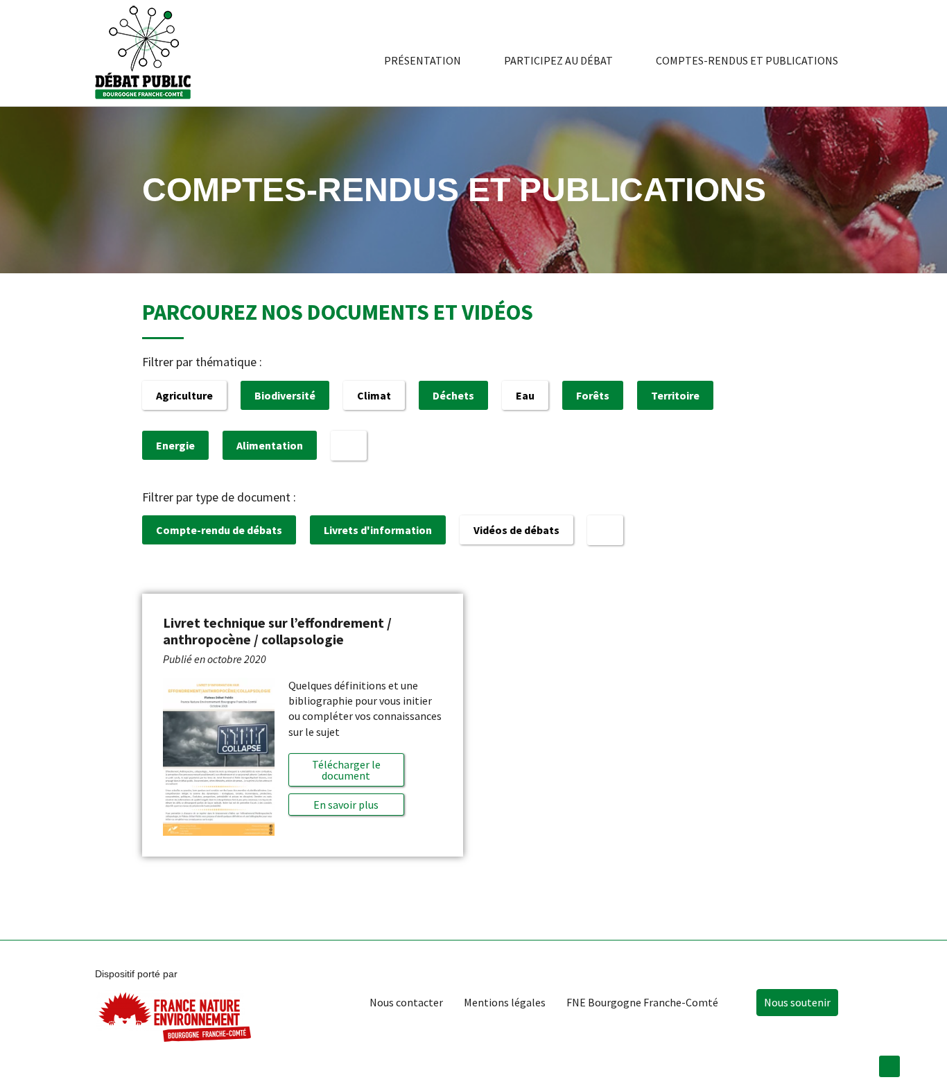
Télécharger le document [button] (346, 769)
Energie (175, 445)
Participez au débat (558, 60)
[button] (345, 804)
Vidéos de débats (516, 530)
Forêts (592, 395)
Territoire (675, 395)
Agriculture (184, 395)
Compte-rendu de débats (219, 530)
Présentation (422, 60)
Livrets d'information (378, 530)
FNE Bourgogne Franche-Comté (642, 1002)
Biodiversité (284, 395)
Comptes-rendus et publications (747, 60)
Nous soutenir (797, 1002)
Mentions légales (505, 1002)
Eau (525, 395)
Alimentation (269, 445)
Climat (374, 395)
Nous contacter (406, 1002)
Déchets (453, 395)
